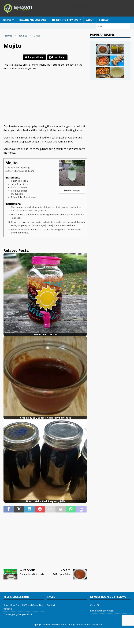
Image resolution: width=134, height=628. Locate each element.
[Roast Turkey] (103, 60)
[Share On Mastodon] (81, 509)
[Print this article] (60, 509)
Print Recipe (59, 57)
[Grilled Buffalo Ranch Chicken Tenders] (117, 60)
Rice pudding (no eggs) (102, 610)
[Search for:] (113, 26)
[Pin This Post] (40, 509)
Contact (104, 19)
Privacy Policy (95, 624)
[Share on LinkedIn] (29, 509)
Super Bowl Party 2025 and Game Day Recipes (23, 606)
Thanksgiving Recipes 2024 (17, 614)
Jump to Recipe (36, 57)
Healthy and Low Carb (32, 19)
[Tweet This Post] (19, 509)
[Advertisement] (44, 98)
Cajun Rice (95, 605)
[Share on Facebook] (8, 509)
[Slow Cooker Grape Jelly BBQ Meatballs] (103, 72)
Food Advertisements (82, 6)
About (90, 19)
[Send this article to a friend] (50, 509)
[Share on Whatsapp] (71, 509)
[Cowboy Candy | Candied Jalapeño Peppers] (117, 49)
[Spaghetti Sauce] (103, 49)
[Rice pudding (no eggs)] (117, 72)
